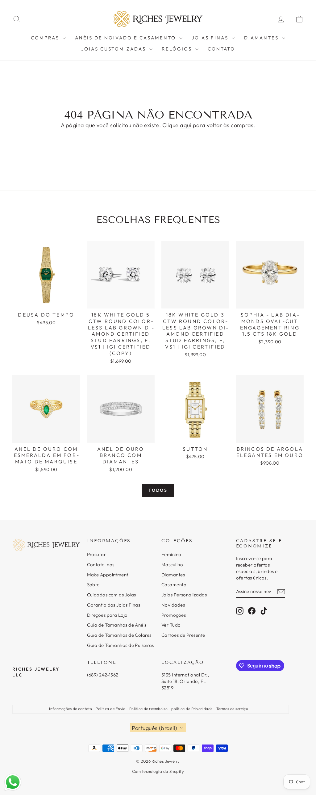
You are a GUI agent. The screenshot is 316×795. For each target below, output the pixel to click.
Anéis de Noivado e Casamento (126, 38)
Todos (158, 490)
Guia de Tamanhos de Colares (119, 635)
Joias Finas (211, 38)
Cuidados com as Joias (111, 595)
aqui (185, 125)
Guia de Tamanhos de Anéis (117, 625)
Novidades (173, 605)
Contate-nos (100, 564)
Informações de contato (70, 708)
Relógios (178, 49)
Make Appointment (107, 575)
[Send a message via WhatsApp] (13, 782)
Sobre (93, 584)
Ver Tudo (171, 625)
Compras (46, 38)
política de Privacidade (191, 708)
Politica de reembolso (148, 708)
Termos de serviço (232, 708)
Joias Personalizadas (184, 595)
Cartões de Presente (183, 635)
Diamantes (262, 38)
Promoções (173, 615)
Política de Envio (111, 708)
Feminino (171, 554)
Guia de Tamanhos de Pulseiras (120, 645)
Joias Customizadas (114, 49)
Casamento (173, 584)
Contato (221, 49)
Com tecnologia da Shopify (158, 771)
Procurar (96, 554)
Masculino (172, 564)
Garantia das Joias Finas (113, 605)
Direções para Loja (107, 615)
